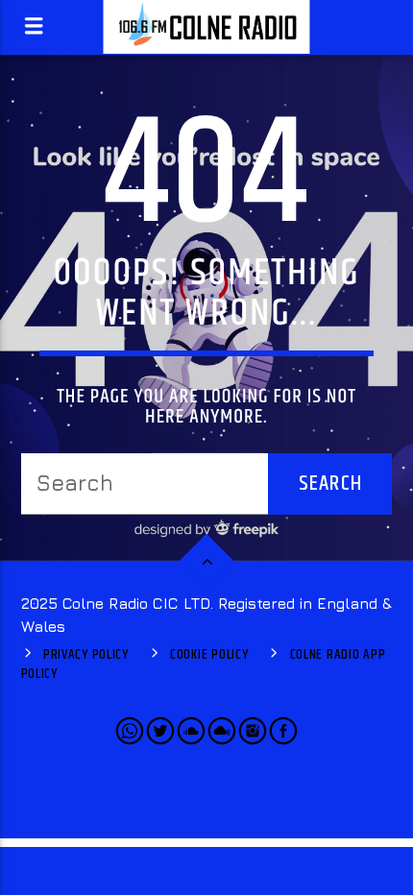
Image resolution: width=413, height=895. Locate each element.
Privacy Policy (86, 654)
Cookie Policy (209, 654)
